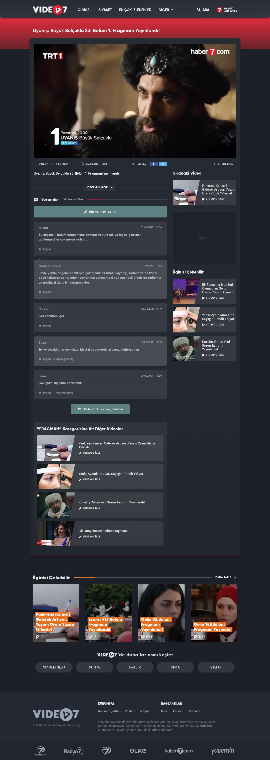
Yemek (216, 667)
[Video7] (50, 10)
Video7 (43, 164)
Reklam (130, 711)
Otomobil (194, 711)
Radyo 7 (74, 751)
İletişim (144, 711)
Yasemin (223, 751)
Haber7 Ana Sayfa (227, 10)
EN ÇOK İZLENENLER (135, 10)
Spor (175, 667)
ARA (205, 10)
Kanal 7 (40, 751)
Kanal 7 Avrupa (106, 751)
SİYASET (105, 10)
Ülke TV (138, 751)
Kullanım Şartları (109, 711)
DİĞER (164, 10)
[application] (135, 101)
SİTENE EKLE (225, 164)
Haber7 (179, 751)
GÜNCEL (84, 10)
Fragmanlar (54, 667)
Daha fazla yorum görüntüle (103, 409)
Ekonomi (177, 711)
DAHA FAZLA (223, 577)
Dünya (94, 667)
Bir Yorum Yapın (102, 212)
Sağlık (135, 667)
